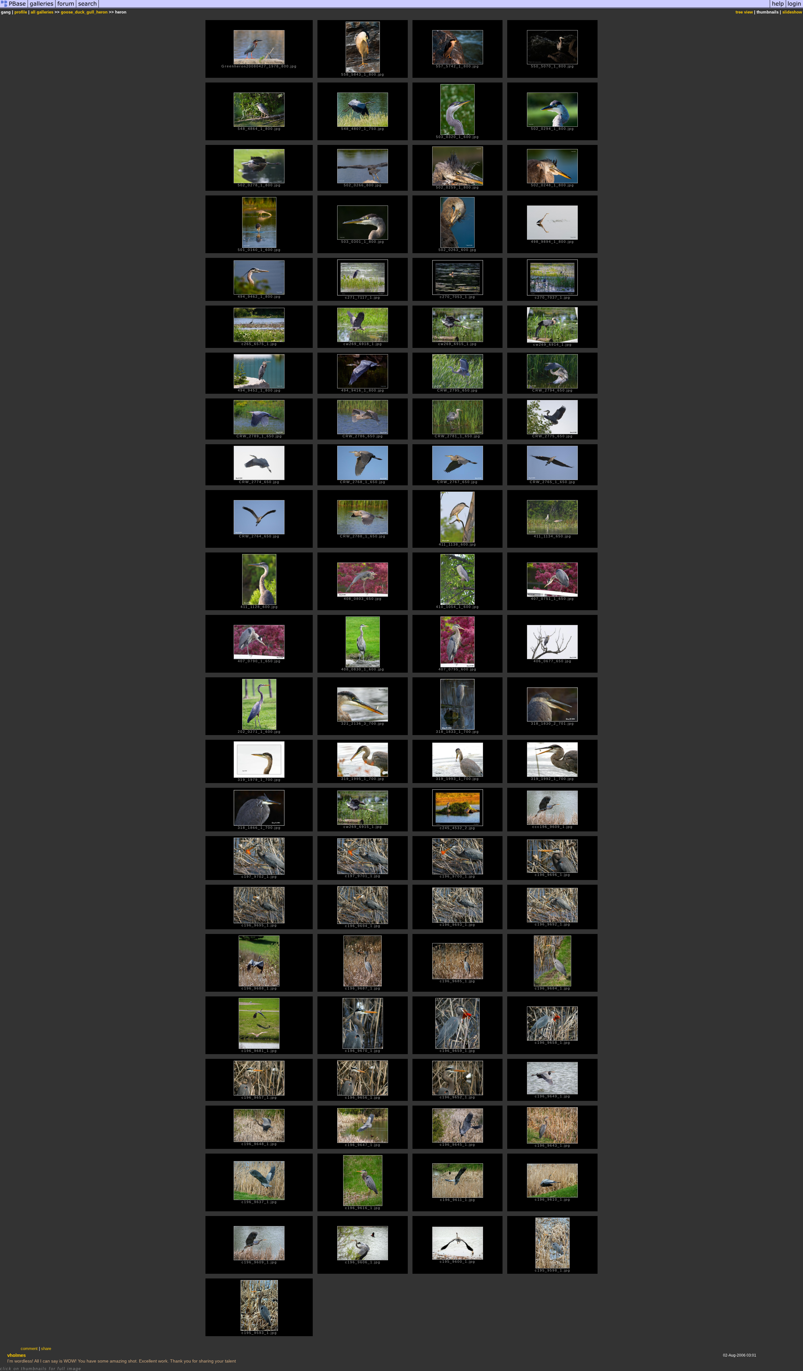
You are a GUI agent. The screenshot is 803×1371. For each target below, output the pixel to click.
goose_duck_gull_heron (84, 12)
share (46, 1348)
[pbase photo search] (87, 7)
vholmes (16, 1355)
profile (20, 12)
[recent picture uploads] (42, 7)
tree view (744, 12)
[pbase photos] (14, 7)
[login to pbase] (794, 7)
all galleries (42, 12)
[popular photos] (434, 7)
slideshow (792, 12)
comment (29, 1348)
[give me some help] (778, 7)
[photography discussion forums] (66, 7)
